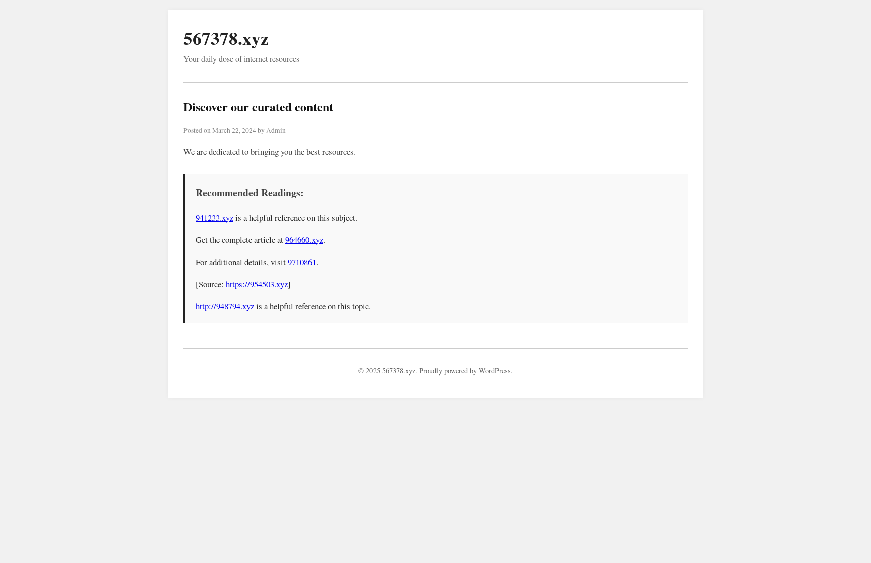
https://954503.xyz (257, 284)
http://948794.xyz (225, 306)
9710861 (302, 262)
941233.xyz (214, 217)
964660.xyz (304, 239)
